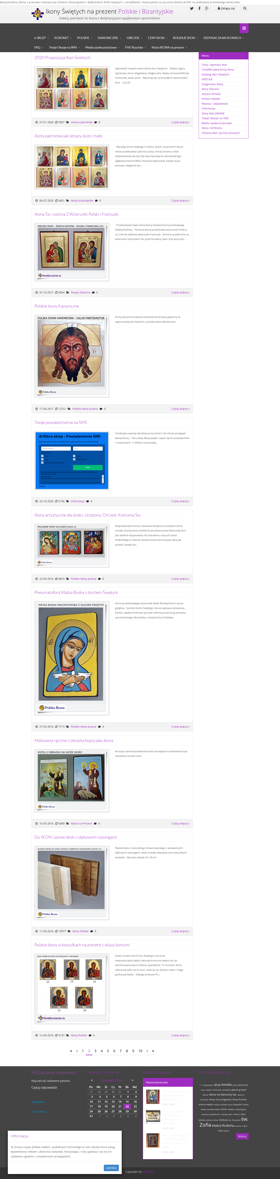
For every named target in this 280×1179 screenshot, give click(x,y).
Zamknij (111, 1168)
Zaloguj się (227, 8)
